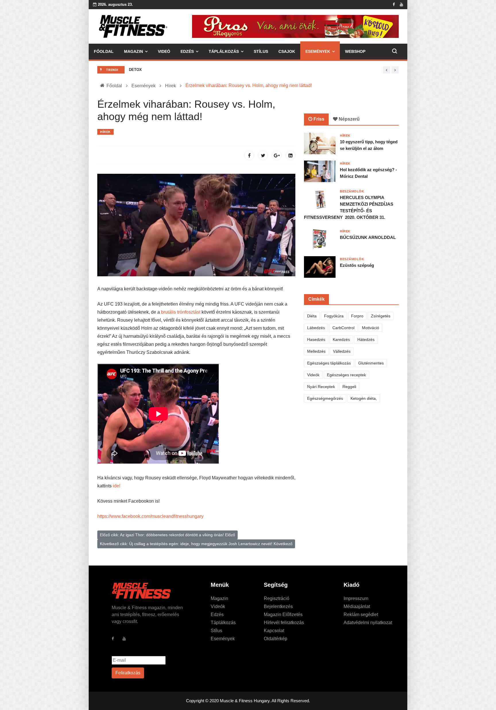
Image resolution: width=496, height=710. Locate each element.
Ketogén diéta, (363, 398)
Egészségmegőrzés (325, 398)
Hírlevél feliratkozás (284, 622)
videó (164, 51)
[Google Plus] (277, 155)
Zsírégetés (380, 316)
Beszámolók (352, 191)
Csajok (286, 51)
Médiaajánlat (357, 606)
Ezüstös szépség (357, 265)
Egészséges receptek (346, 375)
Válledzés (341, 351)
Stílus (261, 51)
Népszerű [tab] (349, 119)
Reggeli (349, 386)
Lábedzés (316, 327)
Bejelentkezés (278, 606)
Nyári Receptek (321, 386)
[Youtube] (401, 4)
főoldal (104, 51)
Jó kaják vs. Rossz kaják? (152, 70)
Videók (313, 375)
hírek (105, 132)
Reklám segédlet (361, 614)
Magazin (133, 51)
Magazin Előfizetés (283, 614)
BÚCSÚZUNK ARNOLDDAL (368, 237)
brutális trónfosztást (180, 312)
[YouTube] (127, 640)
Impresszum (356, 598)
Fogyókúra (334, 316)
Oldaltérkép (275, 638)
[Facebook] (249, 155)
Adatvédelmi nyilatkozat (368, 622)
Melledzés (316, 351)
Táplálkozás (224, 51)
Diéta (312, 316)
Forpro (357, 316)
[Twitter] (263, 155)
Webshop (355, 51)
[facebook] (394, 4)
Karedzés (341, 339)
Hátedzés (366, 339)
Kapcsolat (274, 630)
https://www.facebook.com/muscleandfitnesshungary (150, 516)
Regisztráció (276, 598)
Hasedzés (316, 339)
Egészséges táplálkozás (329, 363)
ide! (116, 485)
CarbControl (343, 327)
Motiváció (370, 327)
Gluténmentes (371, 363)
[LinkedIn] (290, 155)
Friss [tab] (318, 119)
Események (317, 51)
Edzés (187, 51)
